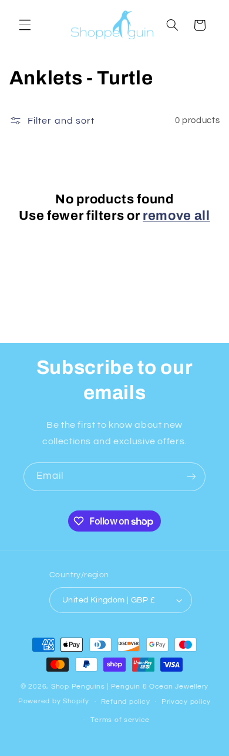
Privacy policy (186, 702)
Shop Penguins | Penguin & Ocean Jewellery (129, 686)
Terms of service (120, 720)
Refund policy (125, 702)
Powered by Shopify (53, 702)
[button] (24, 25)
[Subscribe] (191, 476)
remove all (176, 216)
